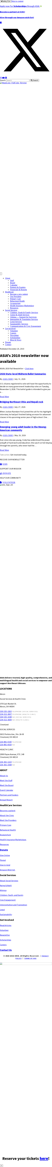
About (7, 278)
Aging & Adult (6, 885)
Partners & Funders (17, 287)
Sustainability (6, 914)
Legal (2, 909)
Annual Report (6, 800)
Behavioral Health (17, 301)
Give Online (5, 855)
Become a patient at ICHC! (12, 12)
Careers (13, 333)
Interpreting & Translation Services (24, 319)
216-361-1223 (6, 762)
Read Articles (5, 925)
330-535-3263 (6, 711)
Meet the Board (6, 785)
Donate (8, 342)
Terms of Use (30, 958)
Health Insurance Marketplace (22, 306)
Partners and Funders (9, 795)
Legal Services (16, 322)
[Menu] (1, 273)
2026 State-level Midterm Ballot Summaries (23, 374)
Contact (8, 344)
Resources (14, 308)
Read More (4, 397)
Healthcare (9, 292)
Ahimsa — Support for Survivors (23, 317)
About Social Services (9, 880)
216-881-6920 (6, 744)
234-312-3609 (6, 719)
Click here (29, 368)
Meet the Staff (6, 780)
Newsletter (14, 335)
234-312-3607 (6, 714)
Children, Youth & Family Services (24, 312)
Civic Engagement (8, 900)
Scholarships (15, 338)
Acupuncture (15, 303)
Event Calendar (6, 790)
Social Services (11, 310)
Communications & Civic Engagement (25, 326)
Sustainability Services (19, 324)
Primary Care (15, 299)
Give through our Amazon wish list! (17, 17)
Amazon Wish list (7, 870)
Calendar (13, 285)
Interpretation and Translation (13, 905)
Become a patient (7, 810)
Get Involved (10, 328)
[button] (1, 23)
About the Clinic (7, 815)
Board (12, 283)
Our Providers (15, 296)
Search (3, 80)
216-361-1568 (6, 764)
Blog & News (15, 340)
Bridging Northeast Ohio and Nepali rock (21, 402)
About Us (4, 775)
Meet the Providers (8, 820)
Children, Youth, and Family (11, 895)
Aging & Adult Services (19, 315)
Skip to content (17, 1)
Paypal (3, 860)
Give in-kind (5, 865)
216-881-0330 (6, 742)
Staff (12, 280)
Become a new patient (19, 294)
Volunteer (14, 331)
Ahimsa (3, 890)
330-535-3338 (6, 717)
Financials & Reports (18, 290)
